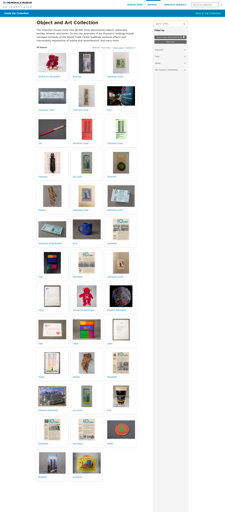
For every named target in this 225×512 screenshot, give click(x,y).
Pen (40, 143)
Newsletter (112, 243)
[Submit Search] (221, 5)
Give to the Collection (208, 13)
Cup (109, 410)
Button (110, 443)
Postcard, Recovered (48, 410)
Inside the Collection (16, 13)
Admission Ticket (115, 76)
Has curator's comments (166, 70)
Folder (76, 343)
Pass (40, 277)
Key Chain (77, 176)
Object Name (118, 48)
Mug (75, 243)
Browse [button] (152, 5)
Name (157, 63)
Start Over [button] (170, 42)
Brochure (77, 76)
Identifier (129, 48)
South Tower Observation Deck (169, 37)
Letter (41, 310)
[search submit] (184, 24)
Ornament (111, 176)
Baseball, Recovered (116, 310)
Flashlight (42, 176)
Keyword (159, 50)
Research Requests (175, 5)
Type (157, 56)
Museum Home (134, 5)
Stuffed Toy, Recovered (49, 76)
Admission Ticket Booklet (50, 243)
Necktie (41, 210)
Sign (109, 110)
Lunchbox (77, 477)
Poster (41, 377)
